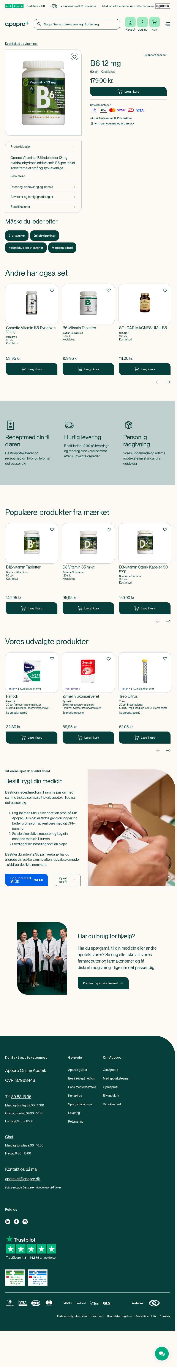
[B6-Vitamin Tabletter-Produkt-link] (88, 329)
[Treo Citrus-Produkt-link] (144, 698)
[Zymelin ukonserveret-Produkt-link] (88, 698)
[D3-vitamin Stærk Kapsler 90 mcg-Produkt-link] (144, 568)
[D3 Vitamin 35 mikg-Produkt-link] (88, 568)
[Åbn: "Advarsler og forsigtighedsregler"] (43, 197)
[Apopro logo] (17, 24)
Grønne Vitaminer (156, 55)
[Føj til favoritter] (74, 56)
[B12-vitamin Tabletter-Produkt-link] (31, 568)
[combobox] (77, 24)
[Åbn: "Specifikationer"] (43, 207)
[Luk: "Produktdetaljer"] (43, 147)
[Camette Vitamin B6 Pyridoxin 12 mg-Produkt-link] (31, 329)
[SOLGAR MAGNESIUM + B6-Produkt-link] (144, 329)
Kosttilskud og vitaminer (21, 43)
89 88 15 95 (21, 1097)
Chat (9, 1137)
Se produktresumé (16, 712)
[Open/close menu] (167, 24)
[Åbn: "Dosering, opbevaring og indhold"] (43, 187)
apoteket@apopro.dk (22, 1179)
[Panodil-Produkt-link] (31, 698)
